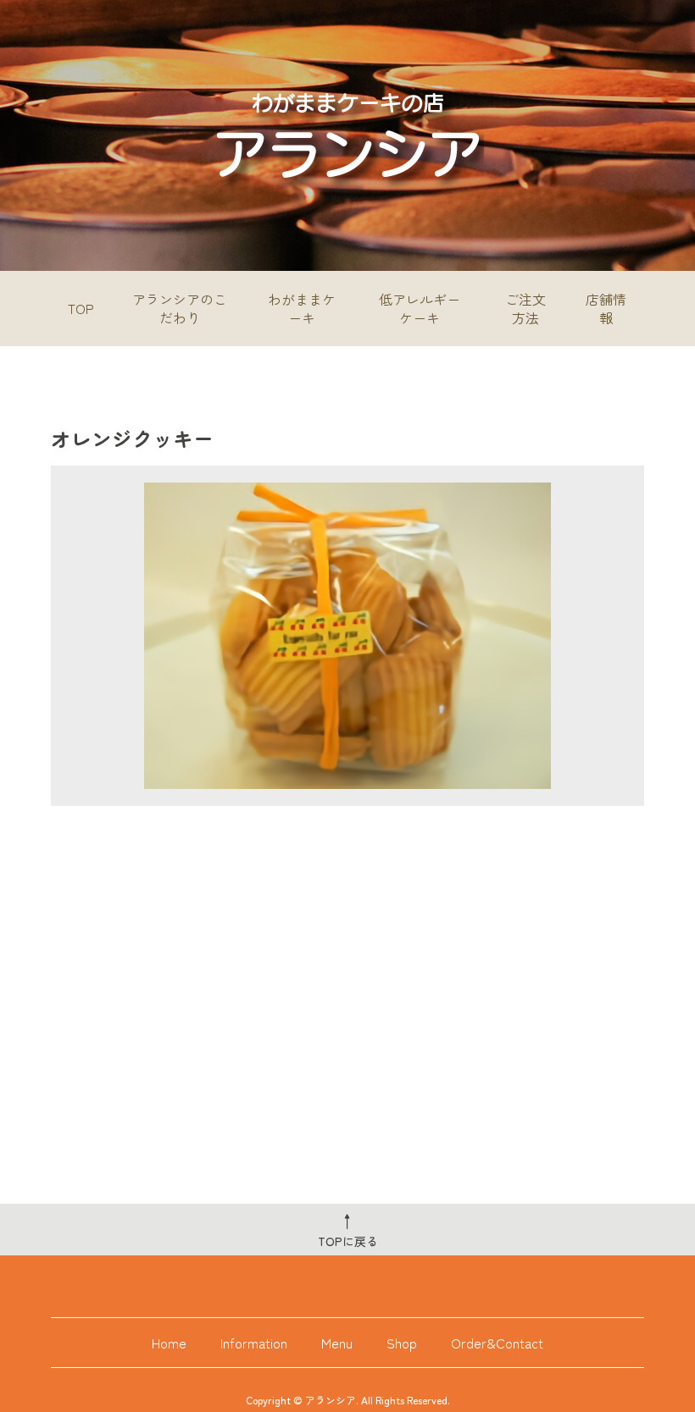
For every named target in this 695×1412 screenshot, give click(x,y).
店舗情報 (606, 308)
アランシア (330, 1400)
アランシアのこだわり (179, 308)
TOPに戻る (348, 1229)
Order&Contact (497, 1342)
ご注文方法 (525, 308)
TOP (81, 308)
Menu (337, 1342)
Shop (401, 1342)
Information (253, 1342)
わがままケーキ (302, 308)
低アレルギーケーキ (419, 308)
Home (169, 1342)
